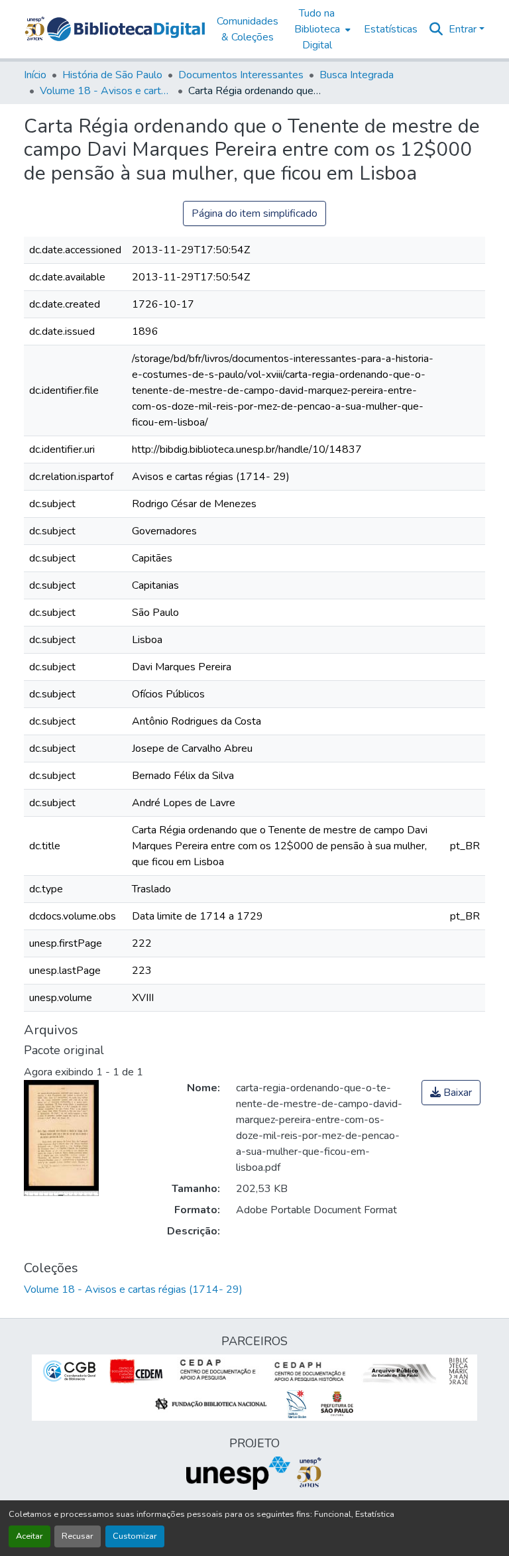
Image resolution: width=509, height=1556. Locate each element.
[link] (451, 1092)
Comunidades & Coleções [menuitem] (247, 29)
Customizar (135, 1536)
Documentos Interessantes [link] (241, 75)
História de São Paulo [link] (112, 75)
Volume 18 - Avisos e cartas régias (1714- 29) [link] (106, 91)
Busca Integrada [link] (356, 75)
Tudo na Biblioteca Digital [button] (317, 29)
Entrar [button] (464, 29)
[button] (126, 29)
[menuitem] (321, 29)
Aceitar (29, 1536)
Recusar (77, 1536)
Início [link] (35, 75)
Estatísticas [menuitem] (391, 29)
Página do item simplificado (254, 213)
